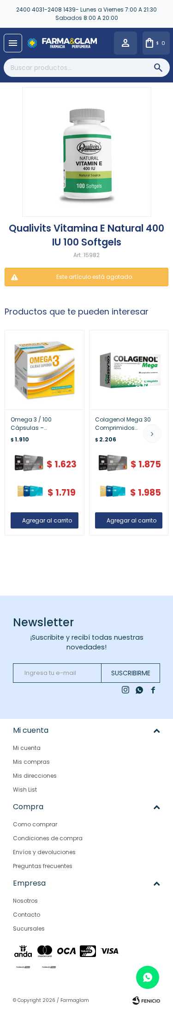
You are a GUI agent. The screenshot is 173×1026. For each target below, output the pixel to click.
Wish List (25, 789)
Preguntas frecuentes (42, 866)
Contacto (26, 915)
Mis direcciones (35, 776)
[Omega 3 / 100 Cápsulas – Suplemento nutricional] (44, 369)
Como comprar (35, 824)
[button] (152, 433)
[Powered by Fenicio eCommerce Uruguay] (146, 1000)
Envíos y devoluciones (44, 852)
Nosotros (25, 901)
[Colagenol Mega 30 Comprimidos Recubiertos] (128, 369)
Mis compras (31, 762)
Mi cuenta (27, 748)
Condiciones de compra (48, 838)
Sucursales (29, 928)
